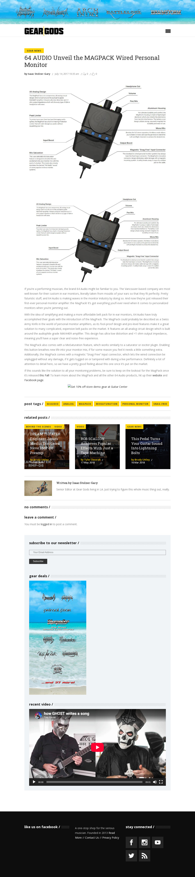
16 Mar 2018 (138, 462)
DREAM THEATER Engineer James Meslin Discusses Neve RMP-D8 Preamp (45, 443)
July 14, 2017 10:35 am (67, 73)
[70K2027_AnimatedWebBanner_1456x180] (97, 23)
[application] (97, 747)
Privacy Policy (110, 837)
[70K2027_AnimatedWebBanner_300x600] (57, 693)
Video (80, 426)
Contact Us (92, 837)
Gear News (34, 50)
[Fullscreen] (161, 782)
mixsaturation (106, 403)
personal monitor (135, 403)
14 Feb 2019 (36, 462)
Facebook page (33, 380)
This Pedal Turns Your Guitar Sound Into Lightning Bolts (146, 445)
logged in (46, 524)
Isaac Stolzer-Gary (85, 483)
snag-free (160, 403)
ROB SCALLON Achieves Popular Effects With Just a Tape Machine (97, 445)
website (157, 375)
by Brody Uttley (39, 459)
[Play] (34, 782)
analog (68, 403)
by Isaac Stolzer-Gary (37, 73)
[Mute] (155, 782)
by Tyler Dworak (91, 459)
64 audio (52, 403)
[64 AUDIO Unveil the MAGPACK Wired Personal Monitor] (38, 488)
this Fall (44, 375)
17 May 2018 (88, 462)
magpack (85, 403)
